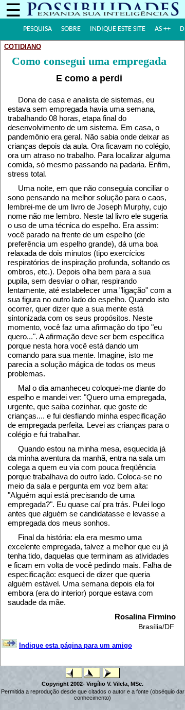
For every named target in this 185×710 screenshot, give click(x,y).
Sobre (71, 29)
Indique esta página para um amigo (75, 645)
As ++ (163, 29)
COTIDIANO (22, 46)
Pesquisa (37, 29)
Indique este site (117, 29)
